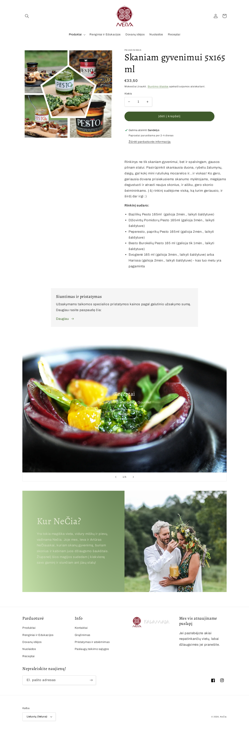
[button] (26, 15)
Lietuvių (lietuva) (37, 716)
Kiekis (128, 93)
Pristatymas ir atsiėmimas (92, 642)
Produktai (75, 34)
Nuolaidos (29, 649)
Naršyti (124, 414)
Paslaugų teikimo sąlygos (92, 649)
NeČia (223, 717)
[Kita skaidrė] (133, 477)
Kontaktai (81, 627)
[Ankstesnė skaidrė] (115, 477)
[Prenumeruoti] (91, 680)
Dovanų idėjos (31, 642)
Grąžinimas (82, 635)
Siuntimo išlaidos (158, 86)
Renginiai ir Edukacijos (37, 635)
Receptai (28, 656)
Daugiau (62, 319)
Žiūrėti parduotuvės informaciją (150, 141)
